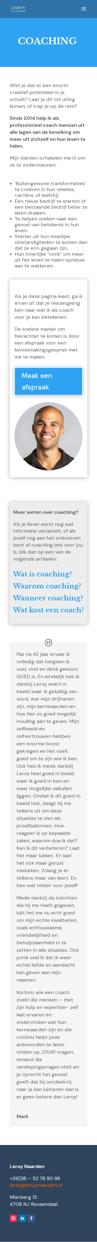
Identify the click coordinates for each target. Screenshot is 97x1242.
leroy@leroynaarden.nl (36, 1185)
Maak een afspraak (37, 381)
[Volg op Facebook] (31, 1218)
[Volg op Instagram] (13, 1218)
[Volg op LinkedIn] (22, 1218)
